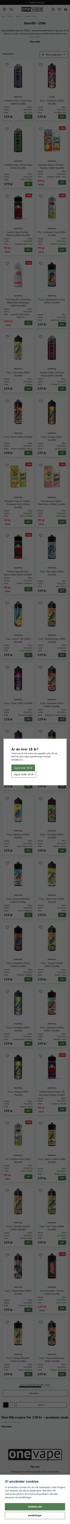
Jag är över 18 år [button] (23, 767)
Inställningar (35, 1515)
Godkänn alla (35, 1506)
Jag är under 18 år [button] (23, 774)
